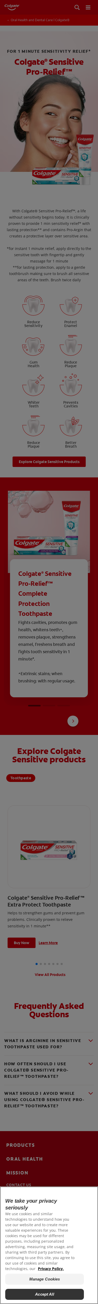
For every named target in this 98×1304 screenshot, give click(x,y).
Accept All (44, 1294)
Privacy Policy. (51, 1268)
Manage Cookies (44, 1279)
